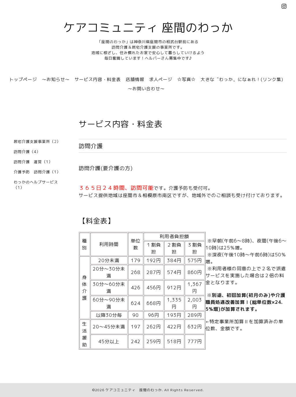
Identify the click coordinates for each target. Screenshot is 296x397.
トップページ (23, 79)
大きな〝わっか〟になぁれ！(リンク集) (242, 79)
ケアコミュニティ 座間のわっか (148, 27)
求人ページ (160, 79)
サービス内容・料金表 (98, 79)
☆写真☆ (186, 79)
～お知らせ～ (56, 79)
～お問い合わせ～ (146, 89)
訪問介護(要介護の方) (106, 168)
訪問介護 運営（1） (33, 161)
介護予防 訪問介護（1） (37, 171)
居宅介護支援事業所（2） (37, 141)
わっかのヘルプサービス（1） (36, 184)
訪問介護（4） (27, 151)
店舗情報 (135, 79)
